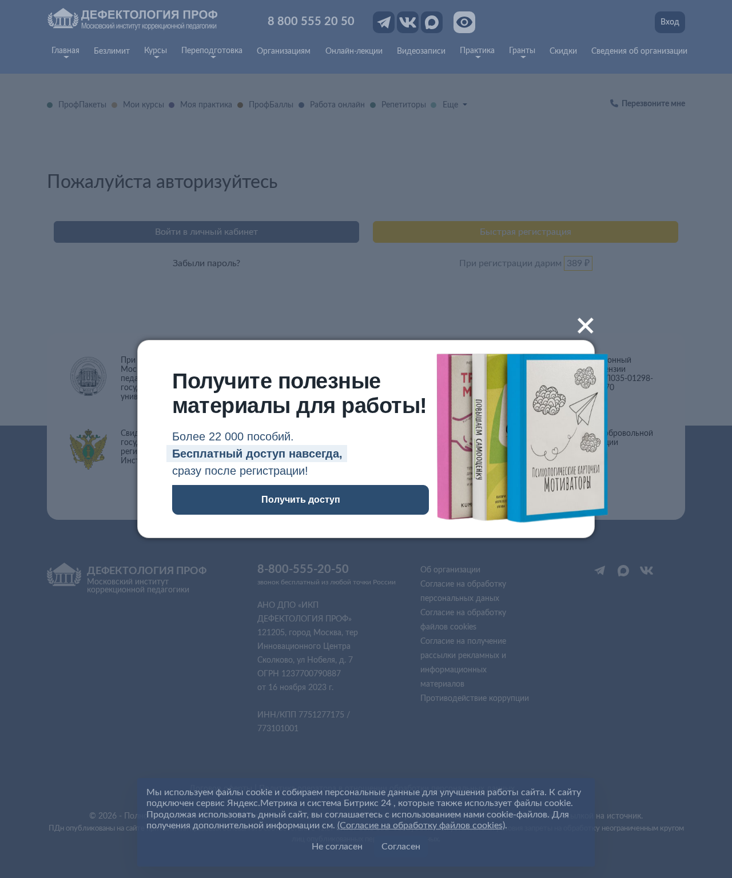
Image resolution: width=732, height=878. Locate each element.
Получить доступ (300, 499)
